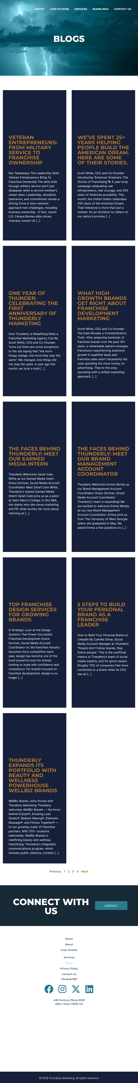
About (39, 9)
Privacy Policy (69, 968)
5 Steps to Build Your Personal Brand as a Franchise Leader (101, 614)
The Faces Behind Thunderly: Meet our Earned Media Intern (34, 456)
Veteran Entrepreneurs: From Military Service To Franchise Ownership (33, 150)
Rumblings (101, 9)
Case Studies (59, 9)
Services (80, 9)
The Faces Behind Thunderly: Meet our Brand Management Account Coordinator (103, 461)
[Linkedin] (89, 989)
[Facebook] (48, 989)
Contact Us (122, 9)
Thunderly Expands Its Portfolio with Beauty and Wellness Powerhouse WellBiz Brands (33, 775)
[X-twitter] (75, 989)
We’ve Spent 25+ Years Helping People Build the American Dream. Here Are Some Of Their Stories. (103, 150)
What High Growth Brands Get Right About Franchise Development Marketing (102, 305)
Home (69, 938)
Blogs (69, 963)
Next (84, 871)
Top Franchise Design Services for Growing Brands (33, 612)
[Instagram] (62, 989)
